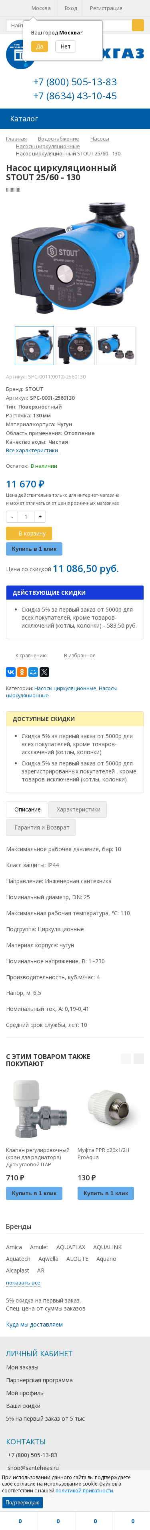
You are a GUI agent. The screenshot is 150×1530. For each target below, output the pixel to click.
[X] (44, 672)
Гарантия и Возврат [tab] (42, 827)
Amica (14, 1247)
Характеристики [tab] (78, 809)
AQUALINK (107, 1247)
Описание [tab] (27, 809)
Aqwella (48, 1258)
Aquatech (18, 1258)
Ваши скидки (23, 1405)
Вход (71, 8)
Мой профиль (25, 1393)
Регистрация (106, 8)
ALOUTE (77, 1258)
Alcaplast (17, 1270)
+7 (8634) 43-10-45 (75, 95)
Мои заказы (22, 1367)
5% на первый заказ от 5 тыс (45, 1418)
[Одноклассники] (22, 672)
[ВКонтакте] (11, 672)
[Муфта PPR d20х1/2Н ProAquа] (110, 1108)
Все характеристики (32, 450)
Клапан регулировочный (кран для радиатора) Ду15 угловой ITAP (38, 1157)
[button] (126, 1058)
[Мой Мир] (33, 672)
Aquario (106, 1258)
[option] (34, 345)
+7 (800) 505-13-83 (75, 81)
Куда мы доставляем (34, 1324)
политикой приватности (84, 1490)
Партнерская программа (39, 1380)
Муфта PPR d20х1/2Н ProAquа (103, 1153)
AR (40, 1270)
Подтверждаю (23, 1503)
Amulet (39, 1247)
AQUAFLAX (70, 1247)
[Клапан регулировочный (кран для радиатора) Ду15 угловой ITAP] (39, 1108)
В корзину (32, 533)
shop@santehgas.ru (33, 1468)
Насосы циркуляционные (65, 688)
